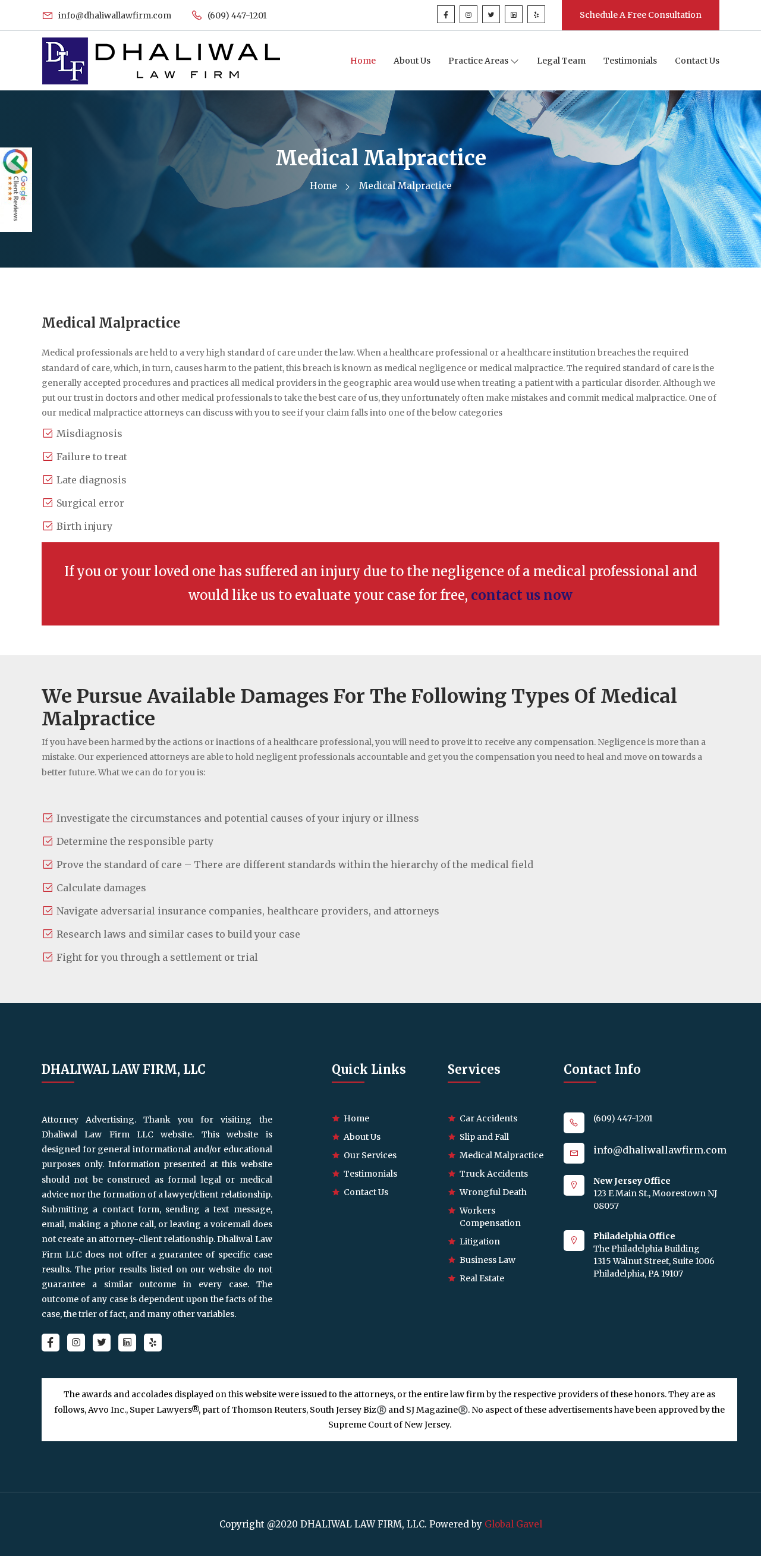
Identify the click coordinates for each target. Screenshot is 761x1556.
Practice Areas (479, 60)
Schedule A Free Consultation (641, 15)
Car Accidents (488, 1118)
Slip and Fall (484, 1136)
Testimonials (630, 60)
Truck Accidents (494, 1173)
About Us (412, 60)
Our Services (370, 1155)
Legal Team (561, 60)
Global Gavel (513, 1524)
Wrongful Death (493, 1192)
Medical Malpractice (501, 1155)
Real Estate (482, 1278)
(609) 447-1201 (236, 15)
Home (363, 60)
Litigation (480, 1241)
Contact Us (697, 60)
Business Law (487, 1260)
